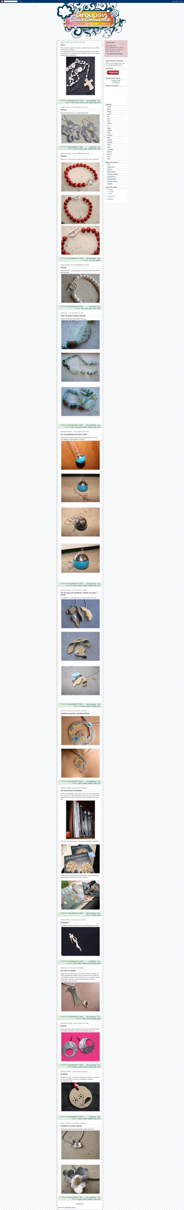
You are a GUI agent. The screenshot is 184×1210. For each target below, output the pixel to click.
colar (76, 427)
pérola (86, 308)
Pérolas (63, 267)
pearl (82, 308)
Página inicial (79, 1204)
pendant (85, 585)
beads (73, 102)
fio (80, 706)
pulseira (98, 260)
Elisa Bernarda (112, 45)
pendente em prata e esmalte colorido (75, 713)
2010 (109, 189)
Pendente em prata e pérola (71, 1126)
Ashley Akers (111, 167)
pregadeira (94, 963)
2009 (109, 199)
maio (110, 191)
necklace (90, 427)
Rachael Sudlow (111, 179)
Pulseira (64, 156)
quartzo (91, 102)
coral (90, 260)
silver (95, 102)
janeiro (111, 196)
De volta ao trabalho (68, 970)
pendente (90, 585)
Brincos (64, 110)
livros (98, 915)
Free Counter (116, 82)
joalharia (82, 102)
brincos (76, 148)
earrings (81, 148)
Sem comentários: (91, 100)
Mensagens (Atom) (70, 1207)
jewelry (77, 102)
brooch (75, 963)
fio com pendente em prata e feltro (74, 434)
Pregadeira (65, 922)
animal (84, 1018)
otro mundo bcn (111, 176)
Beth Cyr (109, 169)
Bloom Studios (111, 171)
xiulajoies (109, 183)
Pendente (64, 1074)
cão (88, 1018)
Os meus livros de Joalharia (71, 790)
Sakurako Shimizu (112, 181)
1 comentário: (93, 147)
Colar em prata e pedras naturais (73, 316)
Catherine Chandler (112, 174)
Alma (108, 164)
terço (98, 102)
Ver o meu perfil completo (115, 53)
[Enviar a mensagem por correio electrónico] (98, 100)
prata (86, 102)
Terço (63, 45)
